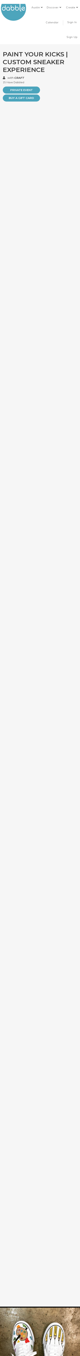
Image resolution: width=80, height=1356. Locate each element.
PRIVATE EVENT (21, 90)
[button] (37, 7)
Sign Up (73, 37)
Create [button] (71, 7)
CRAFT (19, 78)
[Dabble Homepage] (15, 12)
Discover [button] (53, 7)
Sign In (72, 22)
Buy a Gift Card (21, 98)
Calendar (52, 22)
